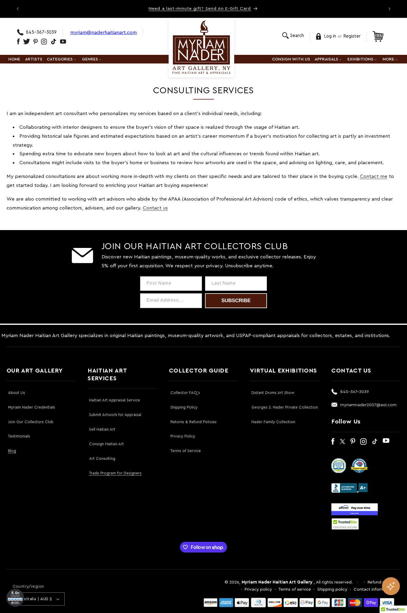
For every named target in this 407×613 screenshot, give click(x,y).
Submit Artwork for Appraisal (115, 415)
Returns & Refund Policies (193, 422)
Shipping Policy (184, 407)
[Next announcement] (389, 9)
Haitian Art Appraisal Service (114, 400)
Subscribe (236, 300)
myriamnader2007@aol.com (368, 405)
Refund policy (381, 582)
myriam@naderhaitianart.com (103, 32)
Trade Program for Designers (115, 473)
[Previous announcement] (17, 9)
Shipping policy (332, 589)
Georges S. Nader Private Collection (284, 407)
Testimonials (19, 436)
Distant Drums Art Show (272, 393)
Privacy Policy (182, 436)
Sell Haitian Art (102, 429)
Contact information (374, 589)
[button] (293, 36)
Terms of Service (185, 451)
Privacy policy (258, 589)
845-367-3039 (41, 32)
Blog (12, 451)
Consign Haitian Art (106, 444)
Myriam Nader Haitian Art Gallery (277, 582)
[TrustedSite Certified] (345, 524)
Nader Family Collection (273, 422)
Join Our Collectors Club (30, 422)
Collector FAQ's (185, 393)
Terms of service (294, 589)
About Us (16, 393)
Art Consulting (102, 458)
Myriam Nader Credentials (31, 407)
